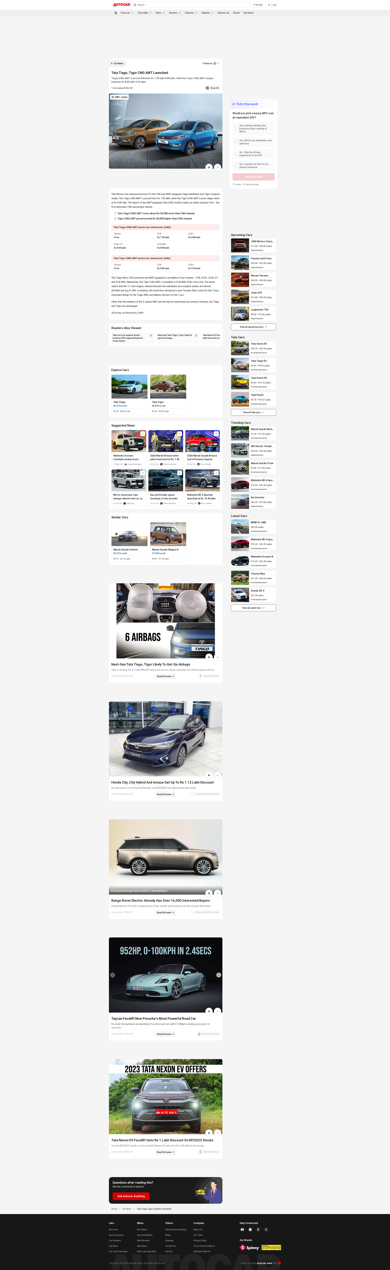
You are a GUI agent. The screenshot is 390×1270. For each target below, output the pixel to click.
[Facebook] (258, 1229)
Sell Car (169, 1251)
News (158, 13)
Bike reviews (143, 1240)
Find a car (125, 13)
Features (189, 13)
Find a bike (143, 13)
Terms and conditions (204, 1246)
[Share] (217, 167)
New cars (113, 1229)
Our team (198, 1235)
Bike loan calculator (147, 1251)
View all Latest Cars (251, 608)
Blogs (168, 1235)
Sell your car (223, 13)
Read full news (164, 676)
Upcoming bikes (144, 1235)
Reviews (173, 13)
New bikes (142, 1229)
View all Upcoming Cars (252, 327)
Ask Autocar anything (175, 1229)
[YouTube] (242, 1229)
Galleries (206, 13)
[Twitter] (266, 1229)
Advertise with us (201, 1251)
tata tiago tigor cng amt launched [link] (154, 1209)
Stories (236, 13)
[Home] (115, 12)
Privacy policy (200, 1240)
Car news (113, 1246)
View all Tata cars (251, 412)
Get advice (249, 13)
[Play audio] (209, 167)
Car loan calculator (118, 1251)
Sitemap (169, 1240)
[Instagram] (250, 1229)
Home (114, 1209)
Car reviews (115, 1240)
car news (126, 1209)
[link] (240, 245)
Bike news (142, 1246)
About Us (197, 1229)
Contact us (170, 1246)
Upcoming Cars (116, 1235)
